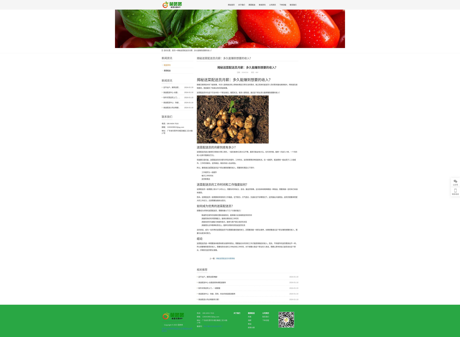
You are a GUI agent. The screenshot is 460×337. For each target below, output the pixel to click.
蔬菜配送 (252, 5)
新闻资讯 (262, 5)
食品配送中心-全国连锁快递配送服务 (212, 282)
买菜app (165, 329)
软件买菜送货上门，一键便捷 (209, 288)
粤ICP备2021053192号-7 (213, 326)
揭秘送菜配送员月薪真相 (225, 258)
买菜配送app (185, 329)
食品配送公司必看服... (171, 108)
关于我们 (241, 5)
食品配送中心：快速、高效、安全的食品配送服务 (216, 294)
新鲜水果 (251, 327)
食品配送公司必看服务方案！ (209, 299)
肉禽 (249, 317)
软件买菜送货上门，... (171, 97)
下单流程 (282, 5)
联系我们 (293, 5)
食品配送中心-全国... (171, 92)
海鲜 (249, 320)
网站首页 (231, 5)
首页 (173, 50)
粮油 (249, 324)
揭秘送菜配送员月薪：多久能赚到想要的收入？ (195, 50)
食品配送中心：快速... (171, 102)
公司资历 (272, 5)
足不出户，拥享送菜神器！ (208, 277)
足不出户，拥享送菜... (171, 87)
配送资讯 (167, 65)
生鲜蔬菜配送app (174, 329)
